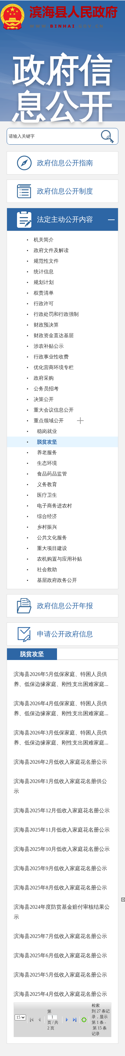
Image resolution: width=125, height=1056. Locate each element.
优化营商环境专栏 (54, 367)
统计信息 (44, 271)
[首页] (31, 1019)
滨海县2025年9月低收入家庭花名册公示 (60, 868)
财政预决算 (46, 325)
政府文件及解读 (51, 250)
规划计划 (44, 282)
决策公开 (44, 399)
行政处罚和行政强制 (56, 314)
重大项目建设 (52, 548)
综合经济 (47, 516)
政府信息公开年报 (65, 606)
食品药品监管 (52, 473)
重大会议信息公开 (54, 410)
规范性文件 (46, 261)
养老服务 (47, 452)
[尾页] (74, 1019)
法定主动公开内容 (65, 219)
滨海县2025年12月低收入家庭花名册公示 (62, 810)
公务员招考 (46, 388)
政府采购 (44, 378)
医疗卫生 (47, 495)
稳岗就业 (47, 431)
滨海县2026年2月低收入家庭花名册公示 (60, 762)
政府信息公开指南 (65, 163)
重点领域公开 (49, 420)
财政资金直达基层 (54, 335)
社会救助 (47, 569)
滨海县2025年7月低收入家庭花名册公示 (60, 936)
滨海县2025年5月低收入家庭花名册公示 (60, 975)
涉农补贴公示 (49, 346)
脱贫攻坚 (47, 442)
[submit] (103, 136)
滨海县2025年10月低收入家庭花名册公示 (62, 849)
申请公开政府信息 (65, 634)
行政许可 (44, 303)
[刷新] (84, 1019)
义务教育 (47, 484)
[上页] (39, 1019)
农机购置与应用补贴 (59, 559)
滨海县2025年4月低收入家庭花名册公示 (60, 994)
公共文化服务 (52, 537)
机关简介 (44, 239)
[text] (50, 136)
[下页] (66, 1019)
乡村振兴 (47, 527)
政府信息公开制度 (65, 191)
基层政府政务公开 (57, 580)
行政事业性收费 (51, 356)
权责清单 (44, 293)
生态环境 (47, 463)
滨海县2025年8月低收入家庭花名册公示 (60, 887)
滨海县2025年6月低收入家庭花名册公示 (60, 955)
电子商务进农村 (54, 505)
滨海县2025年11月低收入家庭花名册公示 (62, 830)
